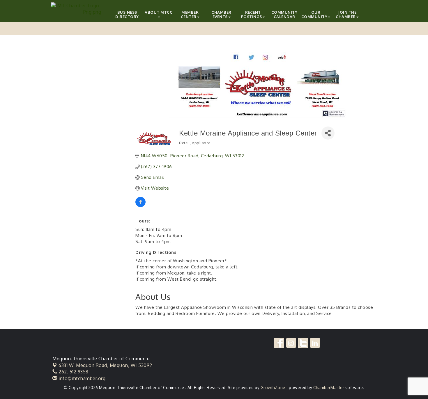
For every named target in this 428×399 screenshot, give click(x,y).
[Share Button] (328, 133)
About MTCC (158, 12)
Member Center (190, 14)
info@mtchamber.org (81, 378)
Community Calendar (284, 14)
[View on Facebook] (140, 205)
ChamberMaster (328, 387)
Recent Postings (251, 14)
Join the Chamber (346, 14)
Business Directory (127, 14)
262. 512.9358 (73, 372)
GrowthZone (273, 387)
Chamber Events (221, 14)
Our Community (314, 14)
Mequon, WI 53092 (105, 365)
